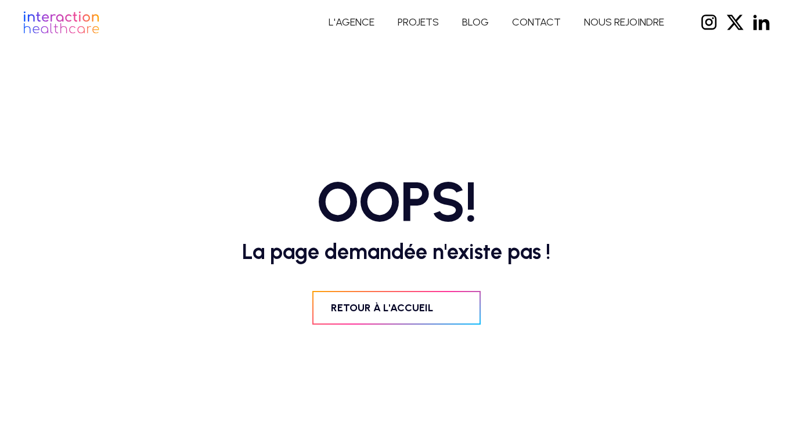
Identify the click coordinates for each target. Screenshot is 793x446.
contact (536, 22)
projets (418, 22)
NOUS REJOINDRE (624, 22)
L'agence (351, 22)
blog (475, 22)
